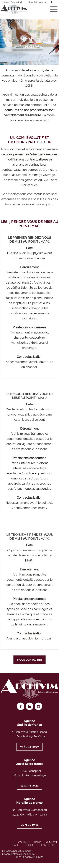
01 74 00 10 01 (29, 824)
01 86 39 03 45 (38, 2)
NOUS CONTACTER (29, 659)
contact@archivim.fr (13, 2)
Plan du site (48, 845)
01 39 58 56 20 (29, 785)
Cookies (30, 845)
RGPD (37, 842)
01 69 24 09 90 (29, 746)
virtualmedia (24, 851)
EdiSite (31, 854)
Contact (24, 842)
